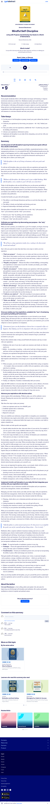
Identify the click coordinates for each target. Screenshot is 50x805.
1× (10, 67)
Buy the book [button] (25, 601)
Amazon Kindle (24, 60)
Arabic (2, 772)
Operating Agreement (5, 783)
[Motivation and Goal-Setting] (13, 686)
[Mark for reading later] (19, 79)
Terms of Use (3, 780)
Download (16, 60)
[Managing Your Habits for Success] (37, 686)
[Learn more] (9, 84)
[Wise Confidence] (13, 654)
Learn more (19, 803)
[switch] (25, 68)
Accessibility (3, 786)
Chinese (2, 764)
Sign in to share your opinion (9, 620)
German (2, 756)
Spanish (2, 759)
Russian (2, 761)
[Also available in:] (35, 79)
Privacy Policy (4, 778)
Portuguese (3, 767)
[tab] (23, 705)
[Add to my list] (25, 79)
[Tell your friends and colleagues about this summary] (30, 79)
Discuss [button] (34, 60)
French (2, 769)
